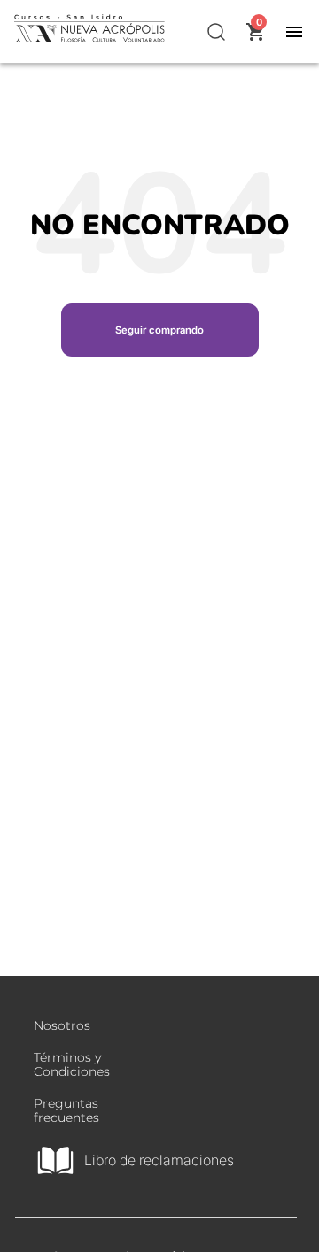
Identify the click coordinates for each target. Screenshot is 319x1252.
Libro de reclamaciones (159, 1160)
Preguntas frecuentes (66, 1110)
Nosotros (62, 1025)
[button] (217, 32)
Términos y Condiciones (72, 1064)
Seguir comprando (159, 330)
